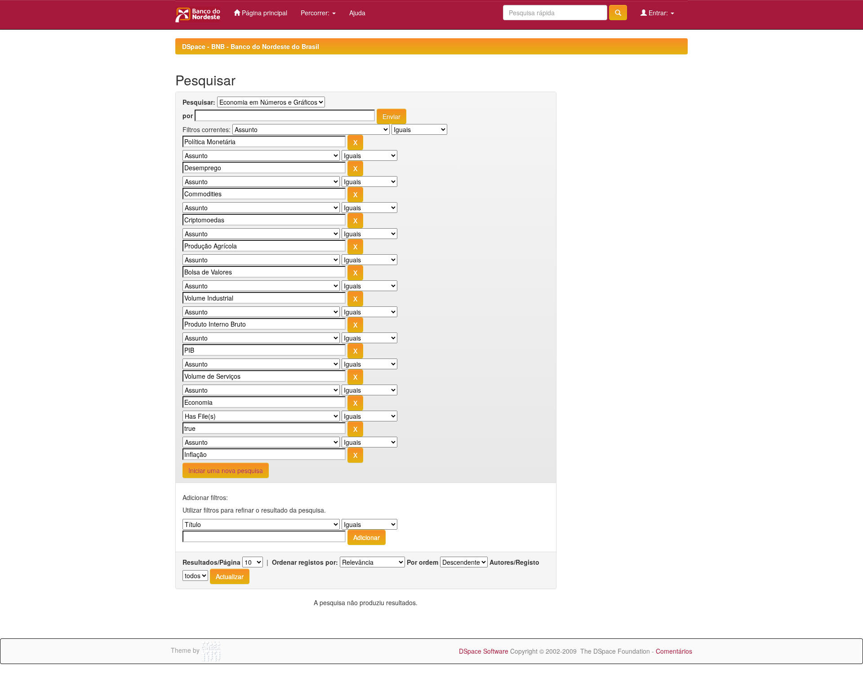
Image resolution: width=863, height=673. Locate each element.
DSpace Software (483, 650)
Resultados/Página (211, 562)
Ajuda (357, 12)
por (187, 115)
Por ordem (422, 562)
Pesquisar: (198, 101)
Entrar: (658, 12)
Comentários (674, 650)
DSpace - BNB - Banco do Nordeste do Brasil (250, 46)
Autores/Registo (514, 562)
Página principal (263, 12)
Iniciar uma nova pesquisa (225, 470)
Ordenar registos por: (305, 562)
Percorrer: (316, 12)
